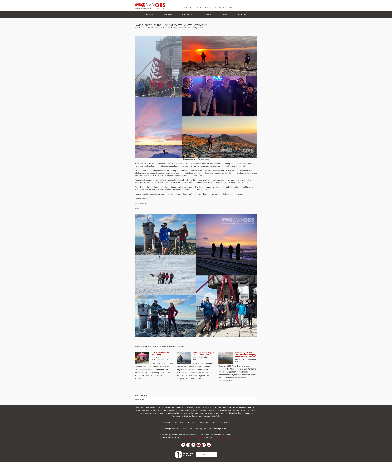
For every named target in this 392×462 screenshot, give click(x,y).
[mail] (204, 445)
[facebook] (183, 445)
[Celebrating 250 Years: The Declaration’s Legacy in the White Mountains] (225, 358)
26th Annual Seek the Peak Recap (160, 353)
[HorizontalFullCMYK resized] (150, 4)
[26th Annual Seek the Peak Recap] (142, 358)
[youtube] (199, 445)
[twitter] (193, 445)
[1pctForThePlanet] (184, 451)
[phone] (209, 445)
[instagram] (188, 445)
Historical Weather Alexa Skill (192, 437)
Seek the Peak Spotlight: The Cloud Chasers (203, 353)
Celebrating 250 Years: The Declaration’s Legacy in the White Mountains (245, 355)
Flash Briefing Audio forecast (223, 437)
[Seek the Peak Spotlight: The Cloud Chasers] (184, 358)
